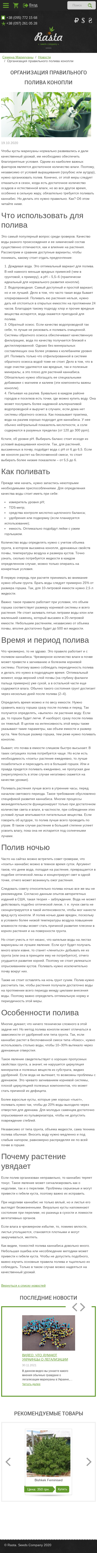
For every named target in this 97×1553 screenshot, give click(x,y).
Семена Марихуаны (17, 57)
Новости (44, 57)
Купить (62, 1489)
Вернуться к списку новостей (23, 1285)
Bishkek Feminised (49, 1480)
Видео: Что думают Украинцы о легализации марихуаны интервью (45, 1357)
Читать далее (31, 1384)
